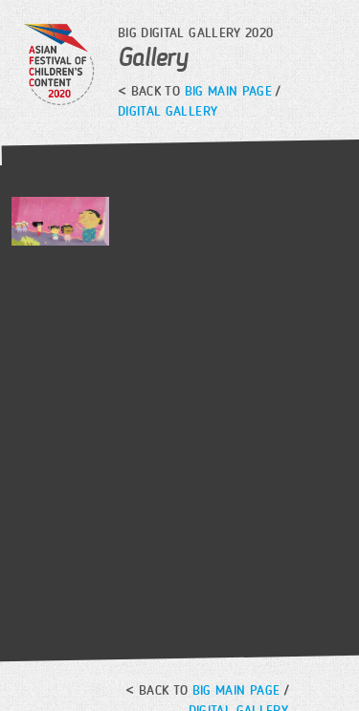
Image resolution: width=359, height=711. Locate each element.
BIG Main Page (229, 91)
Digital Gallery (167, 111)
